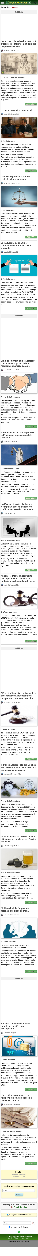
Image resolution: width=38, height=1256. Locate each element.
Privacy (16, 1238)
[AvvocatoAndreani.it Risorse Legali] (18, 4)
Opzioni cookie (25, 1238)
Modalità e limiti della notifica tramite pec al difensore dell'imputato (15, 1026)
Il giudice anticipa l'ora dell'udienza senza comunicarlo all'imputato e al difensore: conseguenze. (18, 767)
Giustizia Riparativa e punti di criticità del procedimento (15, 177)
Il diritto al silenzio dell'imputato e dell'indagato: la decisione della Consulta (17, 435)
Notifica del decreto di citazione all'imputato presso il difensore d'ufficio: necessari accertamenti (17, 507)
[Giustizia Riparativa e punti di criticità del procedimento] (19, 207)
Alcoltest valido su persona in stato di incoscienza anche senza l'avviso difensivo (18, 839)
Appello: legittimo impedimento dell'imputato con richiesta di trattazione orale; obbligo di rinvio (18, 578)
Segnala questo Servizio (21, 1215)
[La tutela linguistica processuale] (19, 138)
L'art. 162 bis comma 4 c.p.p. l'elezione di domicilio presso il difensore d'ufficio (16, 1098)
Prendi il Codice (20, 1207)
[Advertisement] (19, 26)
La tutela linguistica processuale (17, 110)
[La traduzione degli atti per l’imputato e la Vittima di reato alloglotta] (19, 276)
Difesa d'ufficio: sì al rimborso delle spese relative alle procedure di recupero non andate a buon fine (18, 696)
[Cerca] (33, 1223)
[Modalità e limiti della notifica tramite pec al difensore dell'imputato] (19, 1057)
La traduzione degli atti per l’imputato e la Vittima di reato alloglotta (16, 245)
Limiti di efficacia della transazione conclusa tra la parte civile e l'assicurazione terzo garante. (18, 363)
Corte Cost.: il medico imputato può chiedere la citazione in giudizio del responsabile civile (18, 44)
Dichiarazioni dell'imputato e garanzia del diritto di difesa (15, 909)
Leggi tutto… (31, 104)
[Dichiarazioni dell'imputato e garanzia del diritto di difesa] (19, 939)
